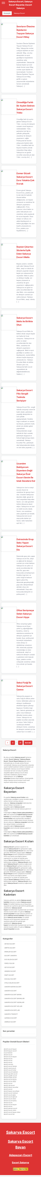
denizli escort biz (9, 1114)
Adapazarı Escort (20, 1155)
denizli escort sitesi (10, 1081)
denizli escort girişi (10, 1095)
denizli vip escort (9, 1085)
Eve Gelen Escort (11, 959)
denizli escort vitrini (10, 1110)
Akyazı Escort (9, 944)
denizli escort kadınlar (11, 1072)
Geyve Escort (9, 967)
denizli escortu (8, 1064)
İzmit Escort (9, 975)
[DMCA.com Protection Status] (20, 1170)
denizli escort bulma (10, 1101)
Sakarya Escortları (12, 1010)
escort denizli (8, 1053)
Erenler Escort (10, 952)
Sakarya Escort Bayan (12, 994)
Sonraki (28, 743)
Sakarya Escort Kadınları (14, 1002)
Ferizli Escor (9, 963)
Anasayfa (7, 13)
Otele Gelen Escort (11, 983)
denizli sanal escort (10, 1068)
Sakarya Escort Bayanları (14, 998)
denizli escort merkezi (11, 1093)
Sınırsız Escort (10, 1022)
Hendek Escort (10, 971)
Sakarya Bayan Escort (12, 987)
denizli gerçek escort (10, 1108)
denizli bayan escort (10, 1051)
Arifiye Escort (9, 948)
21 (20, 743)
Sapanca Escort (10, 1018)
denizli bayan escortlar (11, 1087)
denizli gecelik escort (10, 1074)
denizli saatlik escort (10, 1076)
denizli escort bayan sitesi (12, 1112)
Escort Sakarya (10, 955)
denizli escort (8, 1055)
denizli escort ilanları (10, 1066)
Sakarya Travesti (11, 1014)
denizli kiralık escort (10, 1077)
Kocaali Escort (10, 979)
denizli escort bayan (10, 1049)
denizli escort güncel (10, 1097)
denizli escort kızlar (10, 1070)
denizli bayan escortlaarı (11, 1091)
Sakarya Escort (19, 13)
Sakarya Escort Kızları (13, 1006)
